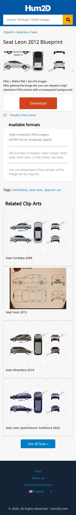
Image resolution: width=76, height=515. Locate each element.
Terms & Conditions (38, 485)
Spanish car (52, 190)
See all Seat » (38, 443)
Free (38, 471)
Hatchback (19, 190)
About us (38, 478)
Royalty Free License (23, 115)
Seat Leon (36, 190)
